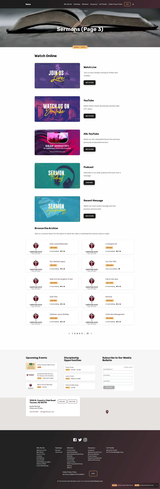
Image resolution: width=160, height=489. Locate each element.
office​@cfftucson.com (47, 412)
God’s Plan (53, 297)
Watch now (90, 216)
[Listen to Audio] (62, 251)
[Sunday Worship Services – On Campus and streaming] (31, 375)
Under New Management (115, 314)
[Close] (156, 485)
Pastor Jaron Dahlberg (111, 269)
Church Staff (40, 460)
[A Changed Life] (92, 247)
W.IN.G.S (69, 467)
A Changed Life (111, 244)
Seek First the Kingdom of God (61, 279)
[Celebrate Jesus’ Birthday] (36, 318)
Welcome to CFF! (41, 450)
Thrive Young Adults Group (75, 464)
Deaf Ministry (40, 458)
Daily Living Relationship (59, 244)
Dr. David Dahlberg (54, 251)
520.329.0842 (34, 412)
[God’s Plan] (36, 300)
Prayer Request (92, 456)
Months (83, 47)
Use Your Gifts (111, 261)
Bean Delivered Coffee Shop (75, 454)
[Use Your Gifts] (92, 265)
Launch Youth (70, 376)
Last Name (106, 381)
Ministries (85, 4)
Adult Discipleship (72, 452)
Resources (93, 4)
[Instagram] (85, 439)
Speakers (76, 47)
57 (88, 333)
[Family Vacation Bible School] (31, 366)
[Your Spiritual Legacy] (36, 265)
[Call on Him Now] (92, 282)
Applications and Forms (95, 452)
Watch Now (90, 82)
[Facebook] (75, 439)
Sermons (80, 11)
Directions (72, 401)
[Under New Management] (92, 318)
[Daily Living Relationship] (36, 247)
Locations (39, 456)
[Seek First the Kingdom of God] (36, 282)
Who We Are (68, 4)
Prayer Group (70, 367)
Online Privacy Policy (115, 4)
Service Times (41, 454)
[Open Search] (133, 4)
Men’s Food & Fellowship (44, 384)
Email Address (108, 369)
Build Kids (69, 456)
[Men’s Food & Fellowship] (31, 386)
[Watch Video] (61, 251)
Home (28, 4)
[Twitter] (80, 439)
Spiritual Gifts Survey (94, 460)
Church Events (71, 450)
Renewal (109, 297)
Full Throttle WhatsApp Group (114, 452)
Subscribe (89, 182)
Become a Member (93, 454)
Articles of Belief (41, 464)
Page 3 (86, 11)
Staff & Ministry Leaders (44, 462)
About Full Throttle (111, 450)
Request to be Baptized (94, 458)
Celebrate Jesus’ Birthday (59, 314)
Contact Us (91, 450)
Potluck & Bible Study (72, 385)
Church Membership (42, 465)
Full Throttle (103, 4)
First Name (106, 375)
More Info (62, 401)
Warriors (69, 465)
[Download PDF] (64, 251)
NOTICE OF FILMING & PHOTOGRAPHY (74, 474)
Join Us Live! (58, 452)
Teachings (77, 4)
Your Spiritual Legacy (57, 261)
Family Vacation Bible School (46, 365)
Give (127, 4)
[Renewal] (92, 300)
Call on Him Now (112, 279)
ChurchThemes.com (96, 481)
